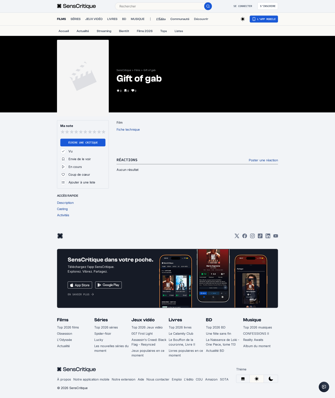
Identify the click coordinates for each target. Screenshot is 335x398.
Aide (141, 379)
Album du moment (256, 346)
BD (209, 319)
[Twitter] (237, 237)
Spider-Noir (102, 333)
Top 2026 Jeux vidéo (147, 327)
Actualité (63, 346)
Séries (101, 319)
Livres (175, 319)
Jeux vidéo (143, 319)
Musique (252, 319)
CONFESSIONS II (256, 333)
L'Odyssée (64, 340)
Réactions (127, 159)
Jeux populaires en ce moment (147, 353)
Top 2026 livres (180, 327)
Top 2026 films (68, 327)
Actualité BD (215, 351)
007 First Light (142, 333)
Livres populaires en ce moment (186, 353)
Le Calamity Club (181, 333)
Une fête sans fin (218, 333)
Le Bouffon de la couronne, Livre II (182, 342)
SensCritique (124, 70)
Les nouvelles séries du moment (111, 348)
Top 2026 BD (215, 327)
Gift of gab (149, 70)
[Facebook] (244, 237)
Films (137, 70)
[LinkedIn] (268, 237)
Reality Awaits (253, 340)
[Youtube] (275, 237)
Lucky (98, 340)
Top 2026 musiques (257, 327)
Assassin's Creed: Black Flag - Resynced (148, 342)
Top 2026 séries (106, 327)
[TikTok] (260, 237)
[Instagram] (252, 237)
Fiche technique (128, 129)
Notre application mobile (91, 379)
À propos (64, 379)
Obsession (64, 333)
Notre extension (123, 379)
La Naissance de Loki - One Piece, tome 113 (222, 342)
